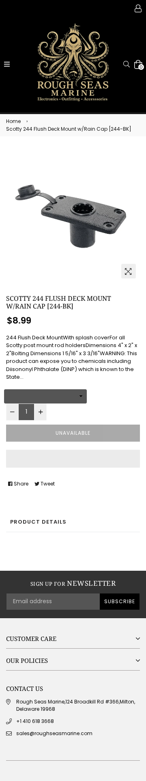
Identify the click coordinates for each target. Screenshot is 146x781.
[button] (73, 459)
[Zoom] (128, 271)
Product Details (38, 522)
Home (13, 121)
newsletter (73, 583)
